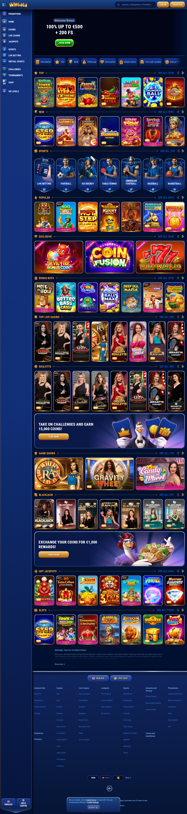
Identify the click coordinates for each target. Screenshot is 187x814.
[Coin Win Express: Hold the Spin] (175, 92)
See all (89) (166, 366)
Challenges (172, 707)
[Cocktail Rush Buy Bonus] (131, 590)
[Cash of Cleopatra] (110, 629)
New (41, 112)
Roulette (45, 366)
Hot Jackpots (48, 571)
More (127, 778)
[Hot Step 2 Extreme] (66, 92)
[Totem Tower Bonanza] (44, 92)
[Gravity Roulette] (119, 341)
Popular (44, 197)
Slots (42, 610)
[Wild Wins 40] (160, 257)
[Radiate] (153, 629)
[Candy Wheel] (138, 341)
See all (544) (166, 236)
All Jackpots (61, 759)
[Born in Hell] (131, 217)
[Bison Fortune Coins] (131, 629)
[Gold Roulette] (81, 391)
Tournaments (173, 720)
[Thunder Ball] (153, 92)
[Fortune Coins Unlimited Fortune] (175, 217)
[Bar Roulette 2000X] (176, 391)
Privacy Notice (151, 696)
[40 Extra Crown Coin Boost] (66, 590)
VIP (169, 727)
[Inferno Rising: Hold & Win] (153, 131)
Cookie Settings (93, 802)
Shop (170, 713)
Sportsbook (127, 694)
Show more (59, 664)
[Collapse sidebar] (3, 4)
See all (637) (166, 197)
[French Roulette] (100, 391)
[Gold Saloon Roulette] (62, 341)
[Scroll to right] (181, 62)
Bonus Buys (46, 278)
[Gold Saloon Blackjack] (44, 514)
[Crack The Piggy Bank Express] (66, 629)
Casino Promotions (175, 694)
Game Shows (47, 453)
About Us (37, 694)
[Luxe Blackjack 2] (66, 514)
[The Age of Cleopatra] (88, 131)
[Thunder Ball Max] (110, 297)
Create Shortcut (40, 707)
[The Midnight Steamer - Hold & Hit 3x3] (66, 131)
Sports (43, 151)
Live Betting (127, 700)
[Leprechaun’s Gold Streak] (175, 297)
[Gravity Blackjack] (157, 341)
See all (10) (167, 151)
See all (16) (166, 453)
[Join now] (109, 32)
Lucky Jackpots (107, 700)
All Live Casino (84, 740)
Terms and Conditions (150, 734)
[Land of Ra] (100, 341)
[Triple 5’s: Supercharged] (44, 217)
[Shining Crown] (88, 629)
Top (41, 73)
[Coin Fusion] (109, 257)
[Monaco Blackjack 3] (175, 514)
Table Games (61, 753)
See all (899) (166, 112)
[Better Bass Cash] (66, 297)
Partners (38, 739)
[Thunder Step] (44, 131)
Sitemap (37, 713)
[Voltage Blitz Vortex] (153, 590)
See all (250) (166, 571)
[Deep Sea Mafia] (131, 297)
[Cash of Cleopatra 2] (175, 131)
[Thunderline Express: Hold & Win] (153, 217)
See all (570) (166, 73)
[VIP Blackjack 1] (88, 514)
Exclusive (45, 236)
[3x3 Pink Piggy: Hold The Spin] (131, 131)
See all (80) (166, 317)
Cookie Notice (151, 710)
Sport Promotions (174, 700)
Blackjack (46, 494)
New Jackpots (106, 707)
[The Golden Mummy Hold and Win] (110, 217)
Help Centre (38, 700)
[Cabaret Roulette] (176, 341)
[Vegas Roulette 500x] (43, 341)
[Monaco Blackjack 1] (153, 514)
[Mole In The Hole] (44, 297)
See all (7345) (165, 610)
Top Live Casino (49, 317)
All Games (60, 766)
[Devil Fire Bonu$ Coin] (58, 257)
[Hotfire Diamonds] (175, 590)
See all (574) (166, 278)
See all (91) (166, 494)
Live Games (61, 733)
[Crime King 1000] (153, 297)
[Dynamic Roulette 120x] (81, 341)
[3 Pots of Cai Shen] (110, 590)
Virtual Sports (128, 707)
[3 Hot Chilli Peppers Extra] (110, 92)
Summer (60, 713)
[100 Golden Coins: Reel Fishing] (66, 217)
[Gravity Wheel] (109, 473)
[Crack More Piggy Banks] (131, 92)
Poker (81, 733)
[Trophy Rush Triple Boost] (88, 92)
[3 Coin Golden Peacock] (88, 590)
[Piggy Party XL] (175, 629)
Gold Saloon (83, 700)
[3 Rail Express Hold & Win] (44, 590)
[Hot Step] (88, 217)
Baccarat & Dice (84, 727)
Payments (38, 733)
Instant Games (62, 740)
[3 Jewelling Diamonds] (110, 131)
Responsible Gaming (153, 703)
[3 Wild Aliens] (88, 297)
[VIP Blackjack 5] (131, 514)
